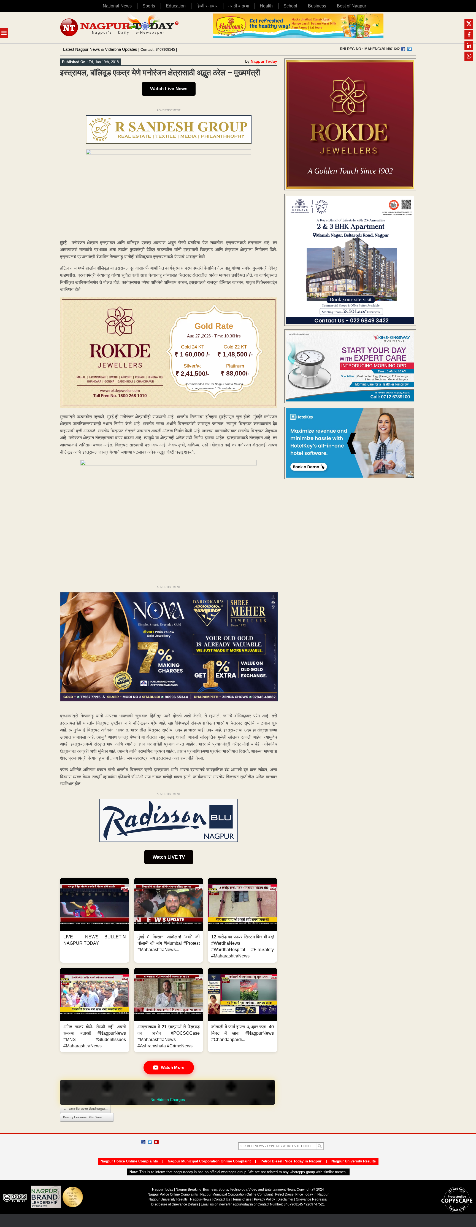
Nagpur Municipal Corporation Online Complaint (209, 1161)
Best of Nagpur (351, 6)
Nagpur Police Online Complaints (129, 1161)
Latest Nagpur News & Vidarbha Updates (100, 49)
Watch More (173, 1067)
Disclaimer (285, 1199)
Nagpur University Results (353, 1161)
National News (117, 6)
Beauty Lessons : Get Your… (87, 1117)
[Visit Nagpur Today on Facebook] (403, 49)
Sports (148, 6)
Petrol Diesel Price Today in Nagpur (291, 1161)
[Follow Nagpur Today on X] (150, 1142)
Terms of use (241, 1199)
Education (176, 6)
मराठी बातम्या (238, 6)
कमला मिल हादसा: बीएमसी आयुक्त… (85, 1109)
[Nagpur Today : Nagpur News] (120, 28)
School (290, 6)
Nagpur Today (264, 61)
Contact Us (221, 1199)
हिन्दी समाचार (207, 6)
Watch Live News (168, 88)
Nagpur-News (200, 1199)
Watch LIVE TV (169, 857)
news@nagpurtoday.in (236, 1204)
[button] (94, 920)
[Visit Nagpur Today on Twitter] (409, 49)
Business (317, 6)
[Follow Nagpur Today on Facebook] (143, 1142)
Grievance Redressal (312, 1199)
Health (266, 6)
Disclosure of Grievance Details (174, 1204)
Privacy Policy (264, 1199)
